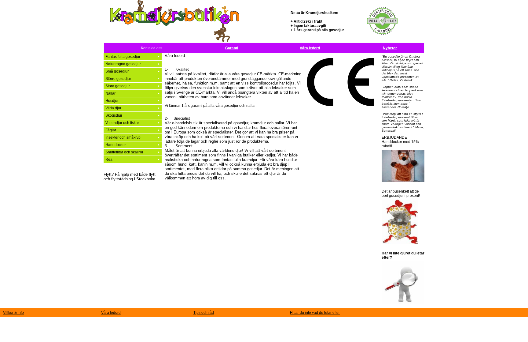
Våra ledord (310, 48)
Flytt (108, 174)
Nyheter (390, 48)
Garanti (231, 48)
